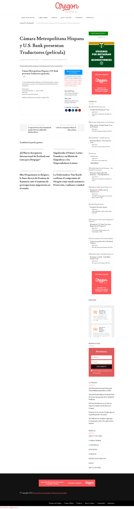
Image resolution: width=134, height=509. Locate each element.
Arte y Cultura (66, 17)
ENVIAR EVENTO (98, 33)
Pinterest (79, 110)
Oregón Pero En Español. (42, 493)
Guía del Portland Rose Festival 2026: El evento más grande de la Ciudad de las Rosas (101, 397)
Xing (76, 110)
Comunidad (79, 17)
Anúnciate (90, 17)
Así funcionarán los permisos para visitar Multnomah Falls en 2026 (100, 389)
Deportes (93, 449)
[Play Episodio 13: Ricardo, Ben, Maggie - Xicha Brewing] (95, 312)
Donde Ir (54, 17)
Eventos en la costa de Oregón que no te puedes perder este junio (101, 413)
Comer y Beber (43, 17)
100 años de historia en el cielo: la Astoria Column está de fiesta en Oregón (100, 405)
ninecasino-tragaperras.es (9, 507)
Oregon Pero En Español (30, 60)
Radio (91, 463)
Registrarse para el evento (73, 72)
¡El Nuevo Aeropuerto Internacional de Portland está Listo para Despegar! (35, 156)
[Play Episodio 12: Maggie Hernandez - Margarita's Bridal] (95, 329)
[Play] (95, 312)
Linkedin (73, 110)
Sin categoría (95, 468)
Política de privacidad (59, 493)
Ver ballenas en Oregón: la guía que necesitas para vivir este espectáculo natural (101, 421)
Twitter (69, 110)
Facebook (66, 110)
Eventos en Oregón (27, 17)
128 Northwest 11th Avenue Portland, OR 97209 (72, 101)
